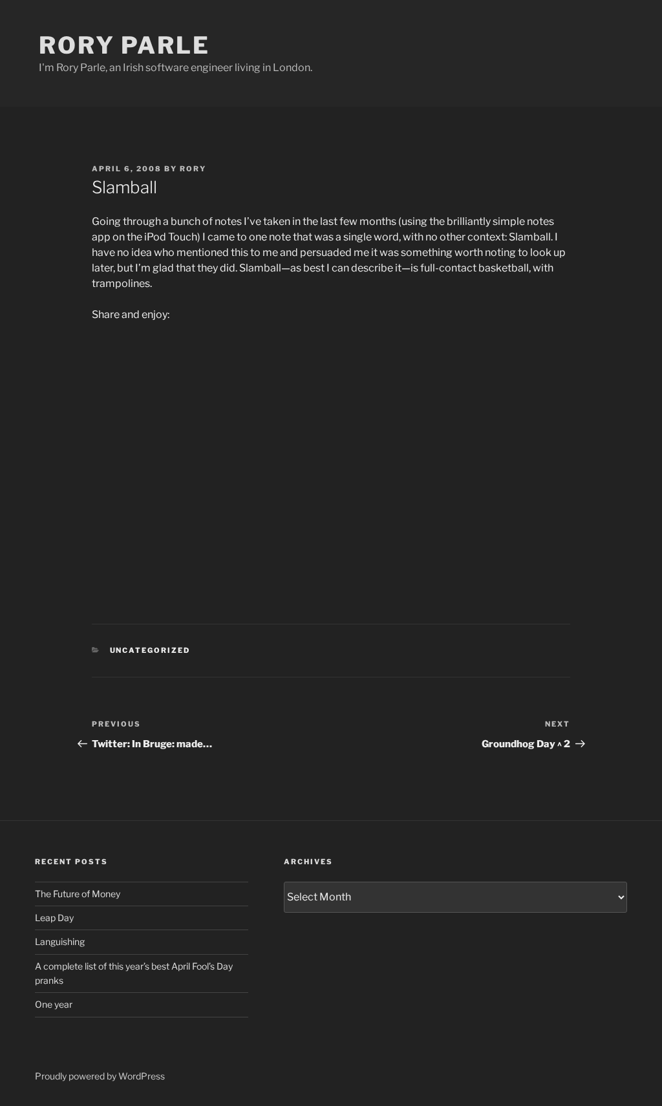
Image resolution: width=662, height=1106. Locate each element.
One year (53, 1004)
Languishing (60, 941)
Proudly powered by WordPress (100, 1075)
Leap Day (54, 917)
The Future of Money (77, 893)
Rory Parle (124, 45)
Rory (193, 168)
